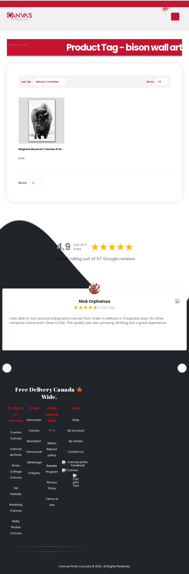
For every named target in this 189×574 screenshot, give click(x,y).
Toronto (34, 431)
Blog (52, 430)
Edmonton (34, 420)
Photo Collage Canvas (16, 471)
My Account (76, 431)
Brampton (34, 441)
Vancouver (34, 452)
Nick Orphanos (94, 301)
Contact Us (76, 452)
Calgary (34, 473)
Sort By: (26, 82)
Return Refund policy (52, 449)
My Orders (76, 441)
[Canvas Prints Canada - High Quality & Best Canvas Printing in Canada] (19, 16)
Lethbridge (34, 462)
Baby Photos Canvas (16, 527)
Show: (150, 82)
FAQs (75, 420)
